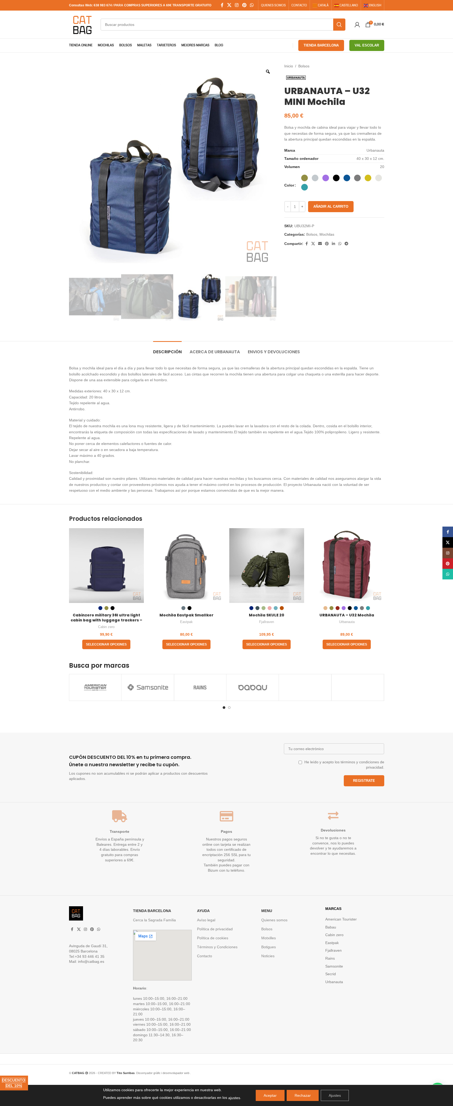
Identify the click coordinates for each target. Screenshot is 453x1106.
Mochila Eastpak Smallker (186, 615)
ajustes (234, 1098)
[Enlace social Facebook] (222, 5)
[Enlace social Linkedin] (333, 243)
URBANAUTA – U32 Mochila (346, 615)
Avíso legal (206, 920)
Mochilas (326, 234)
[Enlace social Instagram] (236, 5)
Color (289, 185)
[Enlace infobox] (146, 767)
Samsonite (334, 966)
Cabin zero (106, 627)
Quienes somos (274, 920)
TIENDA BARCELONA (152, 911)
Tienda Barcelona (321, 45)
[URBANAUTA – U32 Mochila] (346, 565)
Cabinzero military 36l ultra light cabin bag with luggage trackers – (106, 617)
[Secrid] (305, 687)
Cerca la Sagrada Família (154, 920)
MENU (266, 911)
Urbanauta (347, 622)
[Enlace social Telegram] (346, 243)
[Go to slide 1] (224, 707)
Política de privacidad (215, 929)
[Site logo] (82, 24)
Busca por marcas (99, 665)
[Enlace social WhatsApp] (251, 5)
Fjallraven (266, 622)
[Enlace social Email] (320, 243)
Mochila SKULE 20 (266, 615)
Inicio (288, 66)
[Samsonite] (95, 687)
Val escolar (367, 45)
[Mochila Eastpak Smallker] (186, 565)
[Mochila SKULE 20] (266, 565)
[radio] (304, 178)
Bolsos (303, 66)
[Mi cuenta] (357, 24)
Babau (330, 927)
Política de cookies (212, 938)
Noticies (267, 956)
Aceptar (270, 1095)
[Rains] (148, 687)
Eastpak (186, 622)
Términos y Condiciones (217, 947)
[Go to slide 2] (229, 707)
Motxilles (268, 938)
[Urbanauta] (357, 687)
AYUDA (203, 911)
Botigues (268, 947)
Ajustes (335, 1095)
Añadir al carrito (330, 206)
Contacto (204, 956)
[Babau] (200, 687)
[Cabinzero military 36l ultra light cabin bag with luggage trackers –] (106, 565)
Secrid (330, 974)
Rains (330, 958)
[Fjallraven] (252, 687)
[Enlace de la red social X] (229, 5)
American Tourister (341, 919)
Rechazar (303, 1095)
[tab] (167, 349)
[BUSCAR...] (339, 24)
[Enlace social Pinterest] (244, 5)
